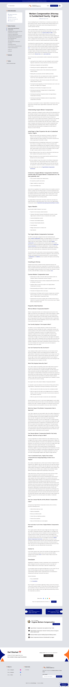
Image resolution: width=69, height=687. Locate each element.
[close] (68, 1)
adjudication (31, 256)
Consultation (34, 581)
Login (48, 5)
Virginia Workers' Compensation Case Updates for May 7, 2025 (42, 628)
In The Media (27, 669)
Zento (27, 683)
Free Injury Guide (54, 5)
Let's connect (45, 674)
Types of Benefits (11, 39)
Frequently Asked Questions (13, 47)
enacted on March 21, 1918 (47, 32)
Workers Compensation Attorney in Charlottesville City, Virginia (42, 637)
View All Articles (56, 624)
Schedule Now (48, 655)
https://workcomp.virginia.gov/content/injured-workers (48, 202)
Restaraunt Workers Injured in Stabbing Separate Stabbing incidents (43, 634)
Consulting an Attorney (12, 44)
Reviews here (37, 54)
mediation (38, 256)
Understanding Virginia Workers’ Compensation (13, 29)
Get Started (59, 676)
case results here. (47, 54)
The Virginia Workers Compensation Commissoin (14, 42)
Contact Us (10, 49)
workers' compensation (35, 238)
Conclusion (10, 51)
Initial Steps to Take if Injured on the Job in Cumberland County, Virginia (15, 32)
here (29, 47)
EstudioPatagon (33, 683)
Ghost (42, 683)
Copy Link (53, 601)
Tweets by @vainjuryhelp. (11, 63)
